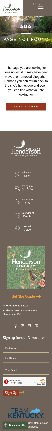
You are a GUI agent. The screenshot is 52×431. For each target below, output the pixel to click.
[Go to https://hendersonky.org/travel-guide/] (26, 229)
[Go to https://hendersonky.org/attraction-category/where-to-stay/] (26, 202)
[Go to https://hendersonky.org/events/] (26, 215)
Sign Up (11, 393)
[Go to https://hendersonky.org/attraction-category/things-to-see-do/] (26, 188)
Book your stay (18, 425)
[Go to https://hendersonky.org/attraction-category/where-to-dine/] (26, 175)
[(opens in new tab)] (26, 412)
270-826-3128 (20, 305)
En (35, 4)
